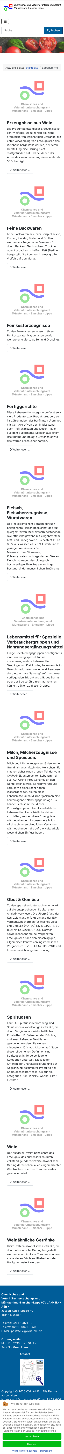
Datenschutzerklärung (32, 1399)
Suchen (55, 30)
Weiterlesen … (21, 170)
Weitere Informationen (24, 1450)
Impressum (8, 1399)
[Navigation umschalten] (5, 21)
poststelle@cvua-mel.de (26, 1331)
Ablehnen (32, 1444)
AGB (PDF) (55, 1399)
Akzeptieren (32, 1436)
